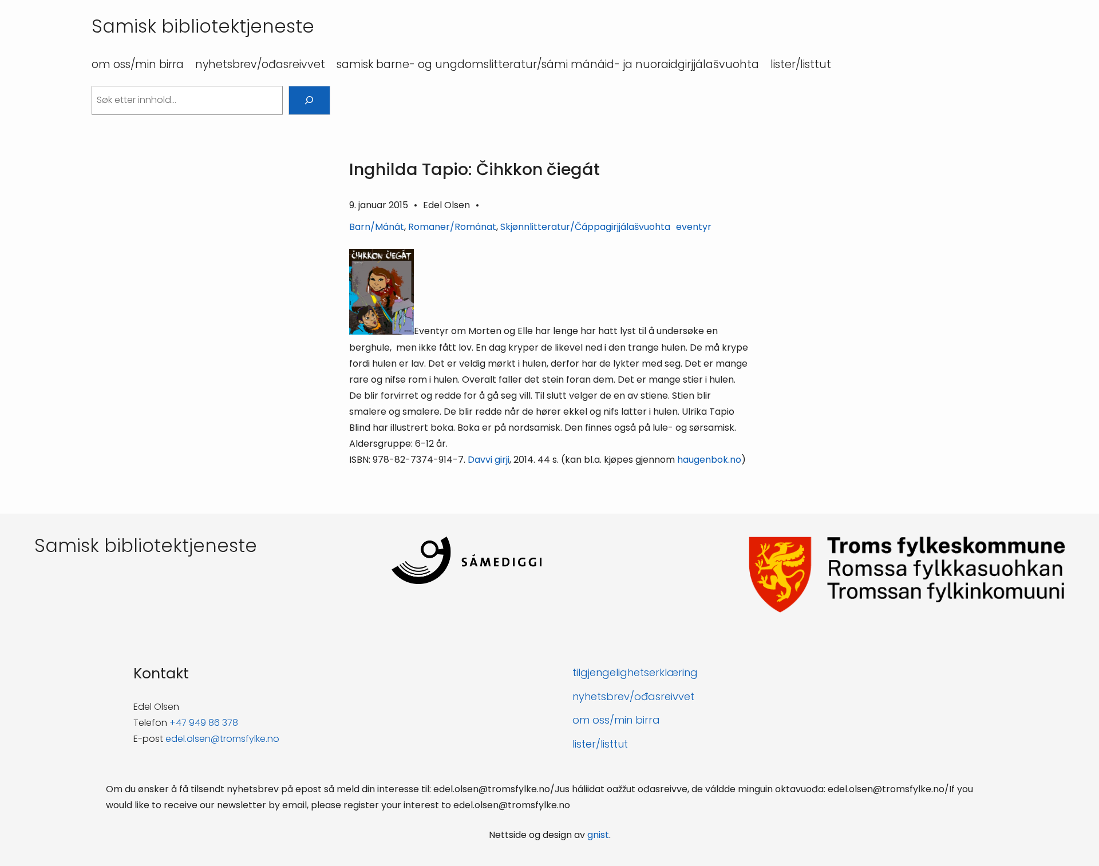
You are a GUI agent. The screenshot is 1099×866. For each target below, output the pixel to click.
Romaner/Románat (452, 226)
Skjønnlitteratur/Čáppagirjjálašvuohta (585, 226)
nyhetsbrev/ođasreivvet (633, 696)
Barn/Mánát (376, 226)
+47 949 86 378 (203, 722)
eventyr (693, 226)
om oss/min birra (616, 720)
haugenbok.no (709, 459)
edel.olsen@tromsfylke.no (222, 738)
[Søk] (309, 100)
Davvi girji (488, 459)
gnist (598, 834)
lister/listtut (600, 744)
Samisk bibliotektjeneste (203, 26)
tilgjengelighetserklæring (635, 672)
